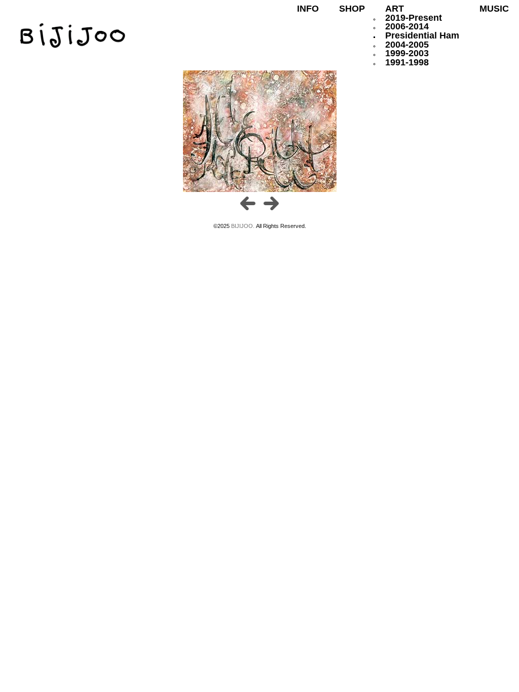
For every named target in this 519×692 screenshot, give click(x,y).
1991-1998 (407, 62)
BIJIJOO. (243, 226)
